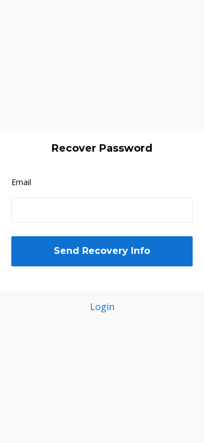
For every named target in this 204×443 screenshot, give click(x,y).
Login (102, 306)
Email (21, 182)
